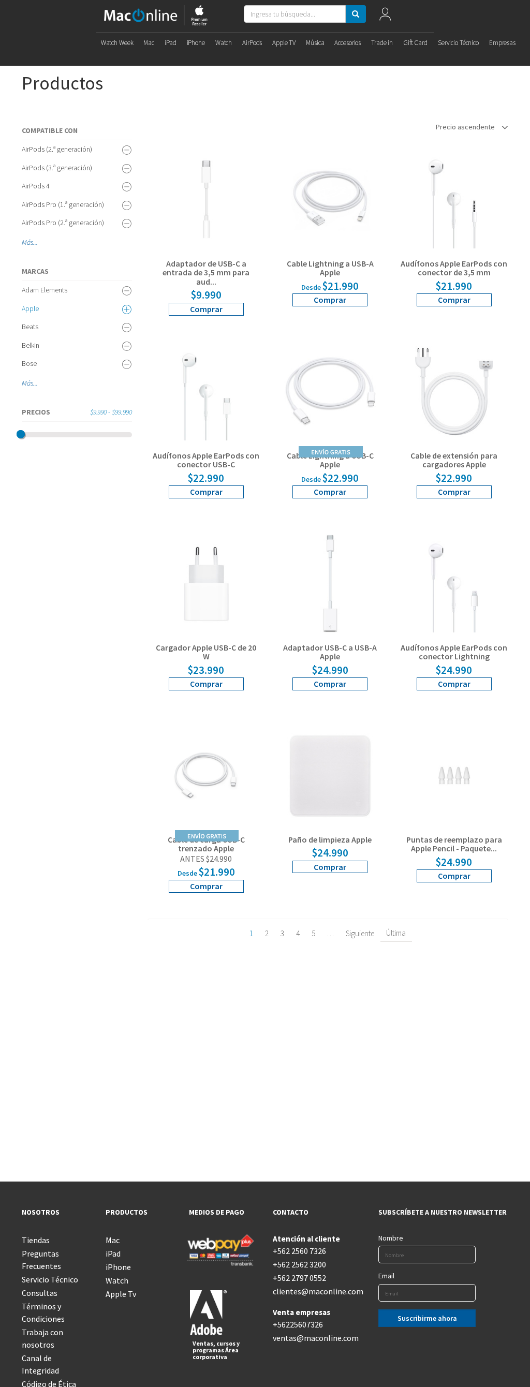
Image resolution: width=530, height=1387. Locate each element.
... (35, 242)
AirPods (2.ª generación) (57, 149)
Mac (148, 42)
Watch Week (117, 42)
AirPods (252, 42)
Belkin (30, 345)
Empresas (502, 42)
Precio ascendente (466, 126)
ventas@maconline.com (307, 1338)
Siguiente (360, 933)
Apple (30, 308)
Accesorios (347, 42)
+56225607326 (298, 1324)
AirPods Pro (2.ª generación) (63, 222)
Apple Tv (121, 1294)
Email (386, 1275)
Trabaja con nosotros (42, 1338)
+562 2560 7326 (299, 1251)
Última (396, 933)
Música (315, 42)
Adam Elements (44, 289)
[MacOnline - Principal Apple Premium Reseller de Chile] (155, 16)
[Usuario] (385, 16)
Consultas (39, 1293)
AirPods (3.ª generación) (57, 167)
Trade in (382, 42)
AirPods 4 (36, 185)
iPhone (196, 42)
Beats (30, 326)
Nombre (390, 1238)
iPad (170, 42)
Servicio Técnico (458, 42)
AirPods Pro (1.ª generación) (63, 204)
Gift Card (415, 42)
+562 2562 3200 (299, 1264)
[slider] (21, 434)
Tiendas (36, 1240)
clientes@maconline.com (307, 1291)
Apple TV (284, 42)
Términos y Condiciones (43, 1312)
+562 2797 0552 (299, 1278)
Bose (29, 363)
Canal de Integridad (40, 1364)
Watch (223, 42)
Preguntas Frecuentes (41, 1259)
